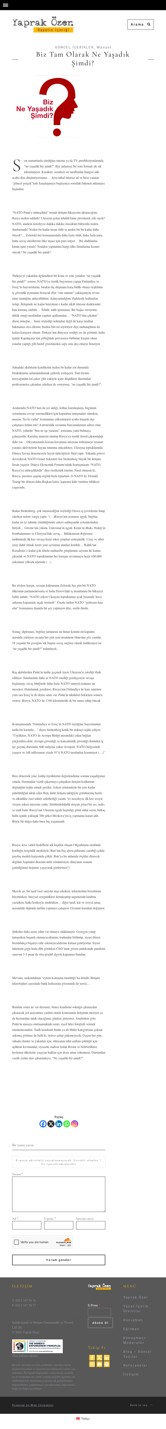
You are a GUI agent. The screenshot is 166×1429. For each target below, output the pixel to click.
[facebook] (92, 1357)
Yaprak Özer (135, 1297)
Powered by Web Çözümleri (33, 1405)
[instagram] (92, 1363)
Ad (15, 1219)
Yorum (17, 1174)
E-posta (50, 1219)
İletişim (131, 1374)
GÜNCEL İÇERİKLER (74, 47)
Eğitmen (131, 1329)
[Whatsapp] (66, 1123)
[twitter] (99, 1357)
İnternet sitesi (84, 1219)
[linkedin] (106, 1357)
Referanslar (135, 1365)
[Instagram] (74, 1123)
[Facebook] (43, 1123)
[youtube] (99, 1363)
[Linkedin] (58, 1123)
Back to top (139, 1405)
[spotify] (106, 1363)
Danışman (133, 1320)
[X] (50, 1123)
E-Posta (94, 1305)
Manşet (104, 47)
